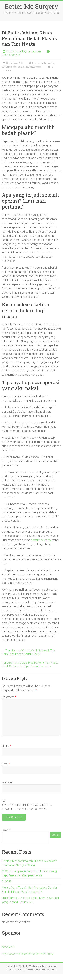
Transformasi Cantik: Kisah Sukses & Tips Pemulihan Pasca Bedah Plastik (28, 652)
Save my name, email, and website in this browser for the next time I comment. (27, 807)
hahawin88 (8, 947)
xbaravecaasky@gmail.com (23, 51)
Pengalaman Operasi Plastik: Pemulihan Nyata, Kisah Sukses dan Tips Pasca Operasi (30, 664)
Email (6, 764)
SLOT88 (7, 881)
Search (6, 830)
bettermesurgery (41, 540)
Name (6, 745)
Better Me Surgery (31, 6)
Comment (9, 697)
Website (7, 782)
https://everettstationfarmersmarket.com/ (27, 954)
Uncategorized (11, 55)
